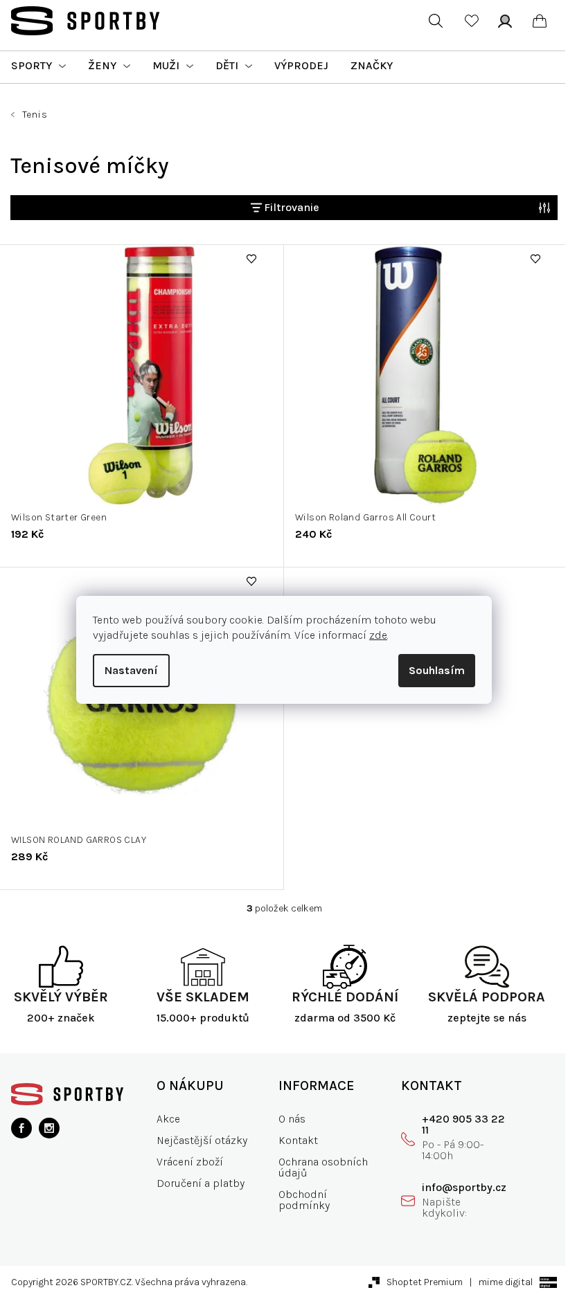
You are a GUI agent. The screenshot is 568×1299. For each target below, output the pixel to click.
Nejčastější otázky (202, 1140)
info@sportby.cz (464, 1187)
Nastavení (131, 670)
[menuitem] (38, 65)
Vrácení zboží (190, 1161)
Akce (168, 1118)
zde (378, 635)
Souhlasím (437, 670)
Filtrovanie (291, 207)
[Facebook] (21, 1128)
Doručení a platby (201, 1183)
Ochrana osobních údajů (323, 1167)
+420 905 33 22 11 (463, 1124)
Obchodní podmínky (304, 1200)
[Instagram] (49, 1128)
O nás (291, 1118)
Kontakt (298, 1140)
